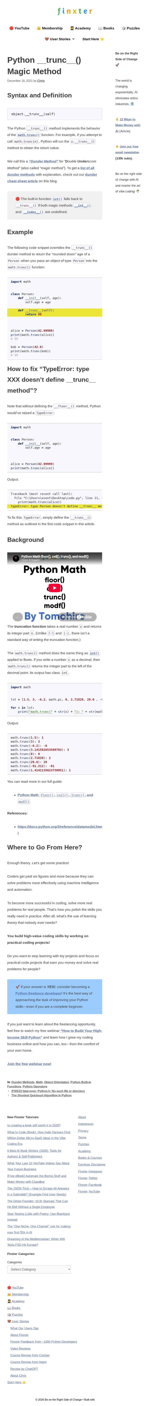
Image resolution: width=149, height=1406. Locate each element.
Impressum (85, 1124)
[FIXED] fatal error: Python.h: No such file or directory (48, 1091)
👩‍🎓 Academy (80, 28)
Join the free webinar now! (29, 1064)
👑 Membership (50, 28)
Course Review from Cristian (30, 1355)
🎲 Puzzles (131, 28)
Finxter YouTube (89, 1191)
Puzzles (83, 1144)
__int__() (82, 205)
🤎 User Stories (58, 39)
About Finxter (19, 1335)
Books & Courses (90, 1158)
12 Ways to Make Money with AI (127, 125)
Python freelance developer (38, 993)
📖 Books (106, 28)
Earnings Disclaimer (92, 1164)
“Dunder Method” (43, 161)
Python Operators (35, 1086)
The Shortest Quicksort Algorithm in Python (41, 1095)
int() (57, 199)
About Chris (18, 1375)
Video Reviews (20, 1348)
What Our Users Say (24, 1328)
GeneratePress (104, 1399)
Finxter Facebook (90, 1185)
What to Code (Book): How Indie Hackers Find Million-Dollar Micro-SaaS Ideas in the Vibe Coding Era (38, 1138)
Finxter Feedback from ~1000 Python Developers (43, 1341)
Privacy (83, 1131)
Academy (84, 1151)
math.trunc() (29, 135)
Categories (14, 1262)
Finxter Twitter (88, 1178)
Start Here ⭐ (93, 39)
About (82, 1117)
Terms (82, 1137)
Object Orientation (56, 1082)
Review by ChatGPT (24, 1369)
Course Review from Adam (28, 1362)
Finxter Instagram (90, 1171)
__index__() (33, 212)
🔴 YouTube (19, 28)
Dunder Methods (23, 1082)
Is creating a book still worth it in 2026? (34, 1125)
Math (39, 1082)
